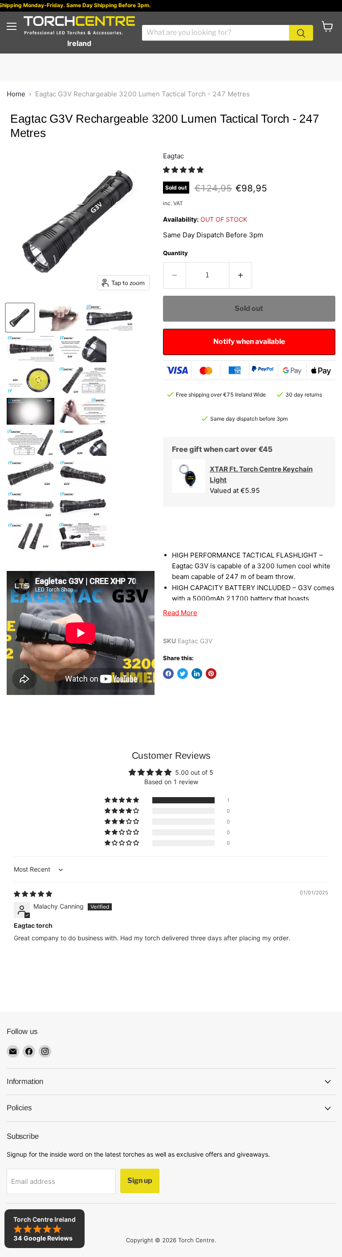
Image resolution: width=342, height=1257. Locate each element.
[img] (33, 893)
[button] (183, 169)
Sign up (139, 1180)
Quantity (175, 252)
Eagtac (173, 156)
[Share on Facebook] (168, 673)
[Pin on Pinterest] (211, 673)
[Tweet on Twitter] (182, 673)
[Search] (301, 33)
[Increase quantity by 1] (240, 275)
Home (16, 94)
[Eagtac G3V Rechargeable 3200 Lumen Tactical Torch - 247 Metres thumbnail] (20, 317)
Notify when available (249, 341)
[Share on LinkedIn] (196, 673)
